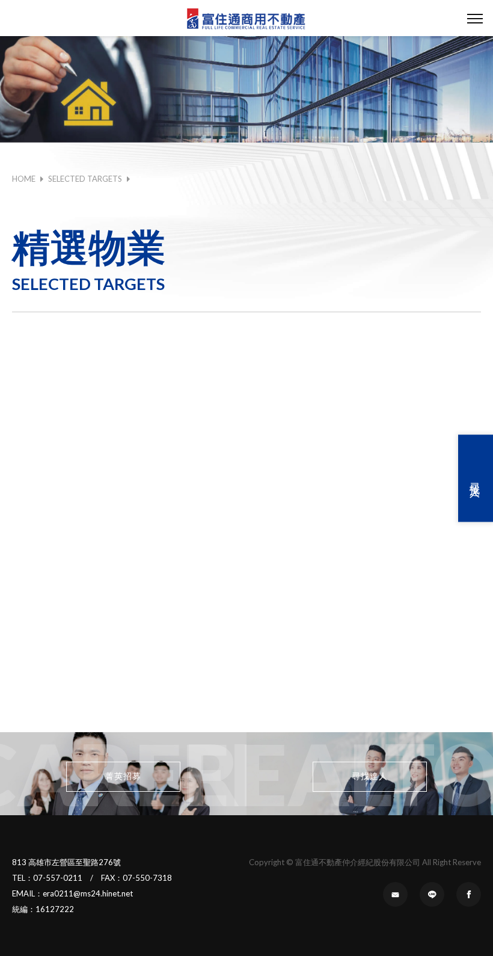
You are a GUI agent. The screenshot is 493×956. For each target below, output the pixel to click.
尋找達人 (476, 478)
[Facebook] (468, 894)
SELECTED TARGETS (85, 178)
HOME (23, 178)
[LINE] (432, 894)
